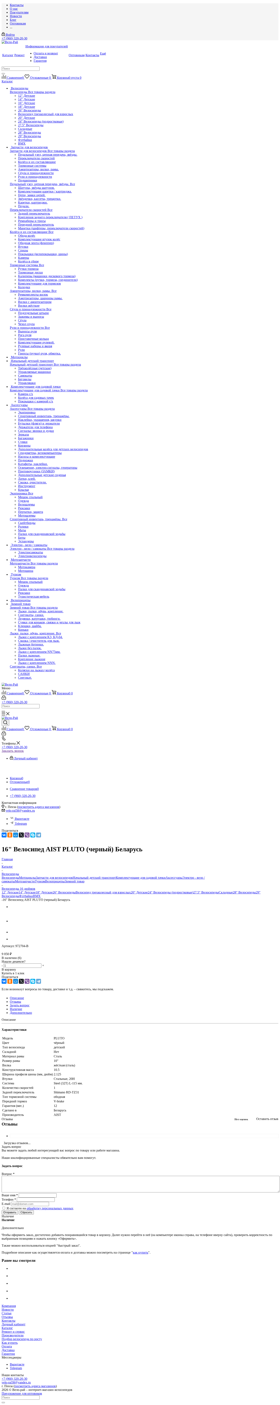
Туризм (15, 578)
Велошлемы (26, 504)
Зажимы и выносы (31, 316)
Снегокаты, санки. (23, 666)
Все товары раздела (41, 92)
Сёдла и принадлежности (28, 309)
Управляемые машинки (34, 372)
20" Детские (26, 117)
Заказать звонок (13, 751)
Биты (21, 537)
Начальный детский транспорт (32, 364)
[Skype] (32, 835)
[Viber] (27, 835)
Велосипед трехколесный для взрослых (45, 114)
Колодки (24, 287)
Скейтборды (26, 523)
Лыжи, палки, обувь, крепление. (33, 633)
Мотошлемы (26, 515)
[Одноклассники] (9, 835)
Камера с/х (25, 394)
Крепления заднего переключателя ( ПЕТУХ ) (50, 217)
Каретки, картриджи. (33, 202)
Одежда (23, 501)
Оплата (7, 1346)
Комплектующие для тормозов (39, 283)
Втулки (23, 246)
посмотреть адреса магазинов (38, 807)
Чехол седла (26, 324)
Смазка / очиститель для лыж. (39, 640)
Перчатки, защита (30, 512)
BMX (22, 143)
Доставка (8, 1350)
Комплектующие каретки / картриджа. (45, 191)
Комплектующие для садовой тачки (35, 390)
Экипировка (19, 493)
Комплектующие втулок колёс (39, 239)
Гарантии (8, 1353)
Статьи (6, 1313)
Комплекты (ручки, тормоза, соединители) (48, 280)
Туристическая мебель (33, 596)
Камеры (23, 257)
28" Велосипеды (29, 132)
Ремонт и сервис (13, 1331)
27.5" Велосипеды (30, 125)
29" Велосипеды (29, 136)
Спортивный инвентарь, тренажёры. (36, 519)
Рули (21, 350)
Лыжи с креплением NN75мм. (39, 651)
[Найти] (3, 73)
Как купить (10, 1342)
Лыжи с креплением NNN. (37, 663)
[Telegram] (38, 835)
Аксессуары (18, 408)
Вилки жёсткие (29, 305)
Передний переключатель (36, 224)
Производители (13, 1335)
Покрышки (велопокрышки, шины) (43, 254)
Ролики (23, 526)
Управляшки (27, 383)
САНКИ (24, 674)
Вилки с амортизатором (34, 302)
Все (72, 184)
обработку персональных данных (50, 1208)
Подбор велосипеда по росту (22, 1339)
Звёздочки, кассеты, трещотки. (39, 199)
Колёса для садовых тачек (36, 397)
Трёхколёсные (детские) (34, 368)
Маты (22, 530)
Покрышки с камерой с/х (35, 401)
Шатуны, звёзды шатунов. (36, 187)
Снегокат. (25, 677)
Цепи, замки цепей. (32, 195)
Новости (8, 1309)
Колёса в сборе (28, 261)
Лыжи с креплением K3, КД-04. (40, 637)
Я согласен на (40, 1208)
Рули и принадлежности (27, 327)
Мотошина (25, 570)
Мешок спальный (30, 497)
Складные (25, 129)
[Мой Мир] (15, 835)
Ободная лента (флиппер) (36, 243)
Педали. (23, 206)
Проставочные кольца (33, 338)
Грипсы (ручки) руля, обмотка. (39, 353)
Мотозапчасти (20, 563)
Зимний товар (20, 607)
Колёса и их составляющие (29, 232)
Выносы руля (27, 331)
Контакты (8, 1320)
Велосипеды (19, 92)
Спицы (23, 250)
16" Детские (26, 103)
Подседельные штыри (33, 313)
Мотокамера (26, 567)
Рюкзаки (24, 508)
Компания (9, 1306)
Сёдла (22, 320)
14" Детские (26, 99)
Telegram (21, 823)
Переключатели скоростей (28, 210)
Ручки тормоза (28, 268)
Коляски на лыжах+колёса (36, 670)
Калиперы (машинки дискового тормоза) (46, 276)
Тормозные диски (30, 272)
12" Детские (26, 95)
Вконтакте (22, 818)
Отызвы (7, 1317)
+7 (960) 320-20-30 (14, 38)
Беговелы (24, 379)
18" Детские (26, 106)
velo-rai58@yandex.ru (20, 810)
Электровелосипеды (32, 556)
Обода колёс (26, 235)
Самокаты (25, 375)
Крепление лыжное (31, 659)
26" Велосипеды (29, 110)
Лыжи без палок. (30, 648)
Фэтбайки (25, 140)
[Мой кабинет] (4, 698)
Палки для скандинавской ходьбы (41, 534)
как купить (140, 1252)
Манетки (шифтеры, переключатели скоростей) (51, 228)
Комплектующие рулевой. (36, 342)
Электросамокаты (30, 552)
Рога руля (24, 335)
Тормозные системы (24, 265)
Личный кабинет (13, 1324)
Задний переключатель (34, 213)
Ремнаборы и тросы (32, 221)
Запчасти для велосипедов (29, 151)
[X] (21, 835)
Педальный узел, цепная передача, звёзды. (40, 184)
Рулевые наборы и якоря (35, 346)
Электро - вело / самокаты (28, 548)
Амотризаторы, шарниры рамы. (40, 298)
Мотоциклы (27, 877)
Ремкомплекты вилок (33, 294)
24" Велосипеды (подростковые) (41, 121)
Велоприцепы (55, 881)
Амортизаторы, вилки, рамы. (30, 291)
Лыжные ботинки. (31, 644)
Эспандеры (26, 541)
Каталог (7, 1328)
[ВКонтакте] (4, 835)
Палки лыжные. (29, 655)
